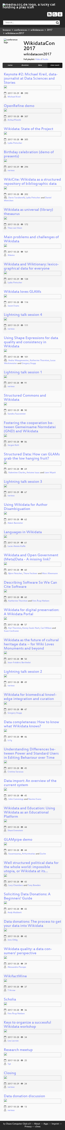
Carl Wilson (46, 628)
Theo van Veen (15, 228)
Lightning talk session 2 (23, 672)
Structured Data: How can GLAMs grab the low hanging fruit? (32, 456)
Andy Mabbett (15, 912)
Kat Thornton (14, 628)
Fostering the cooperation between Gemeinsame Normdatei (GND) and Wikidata (30, 427)
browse (7, 30)
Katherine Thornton (39, 360)
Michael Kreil (14, 97)
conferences (20, 30)
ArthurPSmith (14, 120)
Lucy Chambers (15, 885)
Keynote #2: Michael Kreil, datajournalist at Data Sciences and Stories (31, 78)
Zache (43, 854)
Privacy (28, 1126)
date (40, 65)
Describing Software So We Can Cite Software (30, 585)
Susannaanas (14, 854)
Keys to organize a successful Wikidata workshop (27, 1025)
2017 (49, 30)
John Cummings (16, 799)
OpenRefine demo (19, 106)
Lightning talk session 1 (23, 372)
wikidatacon (37, 30)
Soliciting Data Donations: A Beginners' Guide (27, 896)
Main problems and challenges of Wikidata (31, 239)
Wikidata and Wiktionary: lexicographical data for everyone (31, 266)
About (37, 1124)
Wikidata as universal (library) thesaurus (28, 212)
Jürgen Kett (13, 445)
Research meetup (18, 1050)
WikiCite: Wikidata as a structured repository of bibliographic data (32, 182)
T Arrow (11, 990)
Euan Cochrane (11, 631)
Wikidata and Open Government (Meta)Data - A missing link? (31, 557)
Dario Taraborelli (16, 198)
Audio (45, 59)
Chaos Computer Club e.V (18, 1124)
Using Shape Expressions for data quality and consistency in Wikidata (31, 342)
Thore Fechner (30, 573)
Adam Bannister (15, 523)
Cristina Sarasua (15, 772)
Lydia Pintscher (15, 143)
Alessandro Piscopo (17, 967)
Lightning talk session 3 (23, 482)
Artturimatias (28, 854)
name (10, 65)
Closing (10, 1073)
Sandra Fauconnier (17, 414)
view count (54, 65)
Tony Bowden (34, 885)
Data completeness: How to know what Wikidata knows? (31, 724)
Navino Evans (34, 799)
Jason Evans (13, 306)
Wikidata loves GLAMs (22, 292)
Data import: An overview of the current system (30, 783)
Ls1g (10, 740)
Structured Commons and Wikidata (25, 398)
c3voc (38, 1126)
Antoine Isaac (33, 472)
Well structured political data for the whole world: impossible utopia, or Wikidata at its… (31, 867)
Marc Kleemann (50, 573)
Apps (46, 1124)
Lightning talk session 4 (23, 315)
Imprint (55, 1124)
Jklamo (11, 255)
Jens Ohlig (13, 940)
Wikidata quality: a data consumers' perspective (28, 951)
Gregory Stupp (29, 363)
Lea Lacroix (13, 1041)
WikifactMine (15, 976)
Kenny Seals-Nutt (31, 628)
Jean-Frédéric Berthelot (19, 662)
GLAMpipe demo (18, 840)
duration (25, 65)
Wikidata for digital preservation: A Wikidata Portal (31, 612)
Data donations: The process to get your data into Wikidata (32, 924)
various (11, 170)
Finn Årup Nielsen (40, 601)
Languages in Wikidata (23, 532)
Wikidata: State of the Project (28, 129)
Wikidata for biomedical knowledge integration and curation (30, 697)
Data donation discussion (24, 1096)
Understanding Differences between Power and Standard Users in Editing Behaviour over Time (31, 753)
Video (38, 59)
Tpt (9, 1064)
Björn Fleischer (15, 573)
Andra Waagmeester (18, 360)
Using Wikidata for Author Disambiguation (25, 507)
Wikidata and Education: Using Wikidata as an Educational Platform (29, 812)
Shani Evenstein (15, 830)
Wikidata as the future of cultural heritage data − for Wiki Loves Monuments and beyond (31, 644)
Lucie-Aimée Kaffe (16, 546)
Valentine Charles (16, 472)
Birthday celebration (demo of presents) (29, 154)
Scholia (10, 1000)
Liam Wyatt (50, 472)
